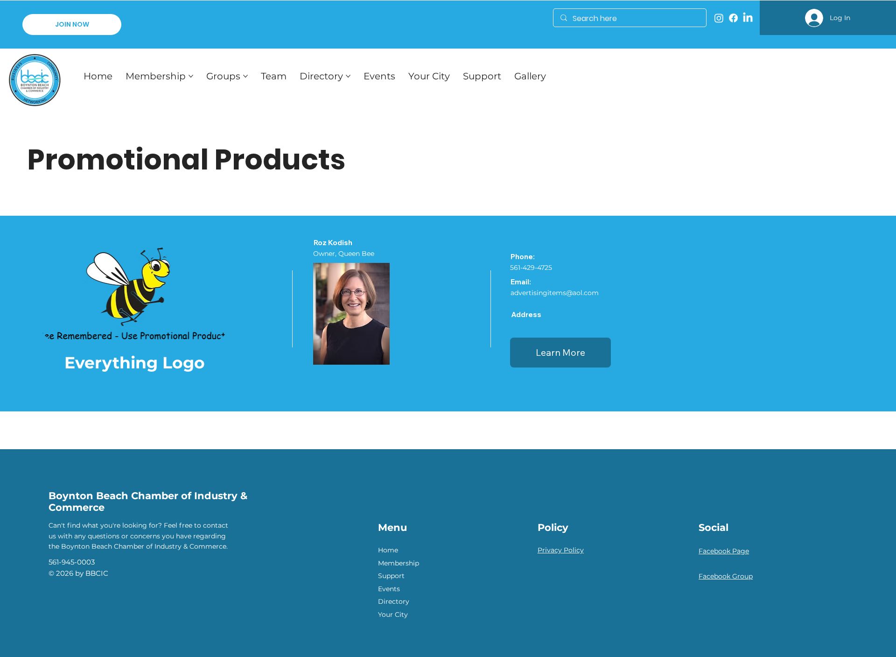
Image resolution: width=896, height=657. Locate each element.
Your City (393, 614)
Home (388, 550)
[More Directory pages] (348, 76)
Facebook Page (724, 551)
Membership (398, 563)
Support (391, 576)
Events (389, 589)
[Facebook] (733, 18)
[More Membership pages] (191, 76)
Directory (393, 601)
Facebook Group (726, 576)
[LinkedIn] (748, 18)
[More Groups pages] (245, 76)
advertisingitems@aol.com (555, 293)
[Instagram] (719, 18)
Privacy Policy (561, 550)
